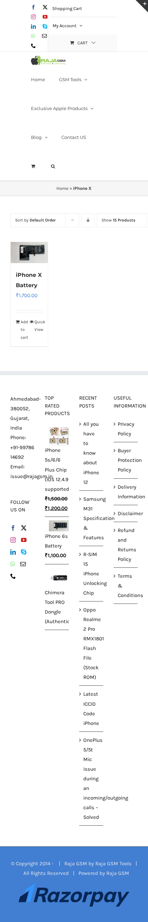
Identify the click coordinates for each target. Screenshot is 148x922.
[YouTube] (24, 540)
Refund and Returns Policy (126, 544)
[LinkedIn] (13, 552)
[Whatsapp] (12, 564)
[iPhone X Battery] (29, 252)
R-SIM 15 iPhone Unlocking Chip (91, 573)
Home (62, 188)
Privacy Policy (126, 429)
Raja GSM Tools (113, 863)
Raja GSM (117, 873)
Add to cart (24, 329)
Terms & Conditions (126, 585)
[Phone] (13, 576)
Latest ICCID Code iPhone (91, 708)
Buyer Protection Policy (126, 460)
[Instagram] (13, 540)
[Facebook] (13, 528)
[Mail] (23, 564)
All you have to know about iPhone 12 (91, 453)
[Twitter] (24, 528)
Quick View (38, 325)
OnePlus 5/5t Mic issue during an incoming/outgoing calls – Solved (91, 778)
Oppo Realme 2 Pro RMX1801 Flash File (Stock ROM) (91, 643)
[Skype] (24, 552)
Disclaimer (126, 513)
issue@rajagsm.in (31, 476)
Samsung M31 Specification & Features (91, 518)
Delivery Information (126, 492)
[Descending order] (88, 220)
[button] (53, 166)
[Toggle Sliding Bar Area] (142, 6)
